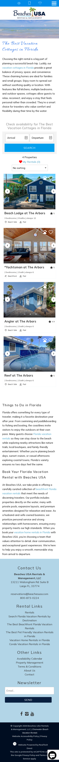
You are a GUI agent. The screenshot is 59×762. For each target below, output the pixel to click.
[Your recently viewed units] (19, 3)
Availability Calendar (29, 658)
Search (29, 147)
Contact (29, 674)
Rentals (29, 612)
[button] (54, 3)
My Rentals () (31, 161)
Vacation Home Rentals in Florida (30, 640)
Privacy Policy (28, 755)
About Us (29, 670)
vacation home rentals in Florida (32, 532)
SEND (28, 699)
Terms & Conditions (29, 666)
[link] (29, 199)
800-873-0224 (29, 598)
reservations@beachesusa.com (29, 594)
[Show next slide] (53, 191)
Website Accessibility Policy (25, 736)
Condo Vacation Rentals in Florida (29, 644)
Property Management (29, 662)
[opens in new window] (21, 714)
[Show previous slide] (7, 191)
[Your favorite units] (40, 3)
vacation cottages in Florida (18, 67)
